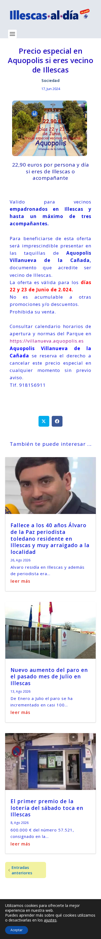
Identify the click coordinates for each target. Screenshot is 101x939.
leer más (20, 581)
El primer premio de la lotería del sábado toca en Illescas (47, 808)
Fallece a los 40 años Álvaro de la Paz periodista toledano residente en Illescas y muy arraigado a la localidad (50, 538)
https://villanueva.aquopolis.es (47, 341)
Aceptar (17, 930)
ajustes (50, 920)
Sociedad (50, 80)
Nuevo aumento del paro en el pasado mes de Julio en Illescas (49, 677)
